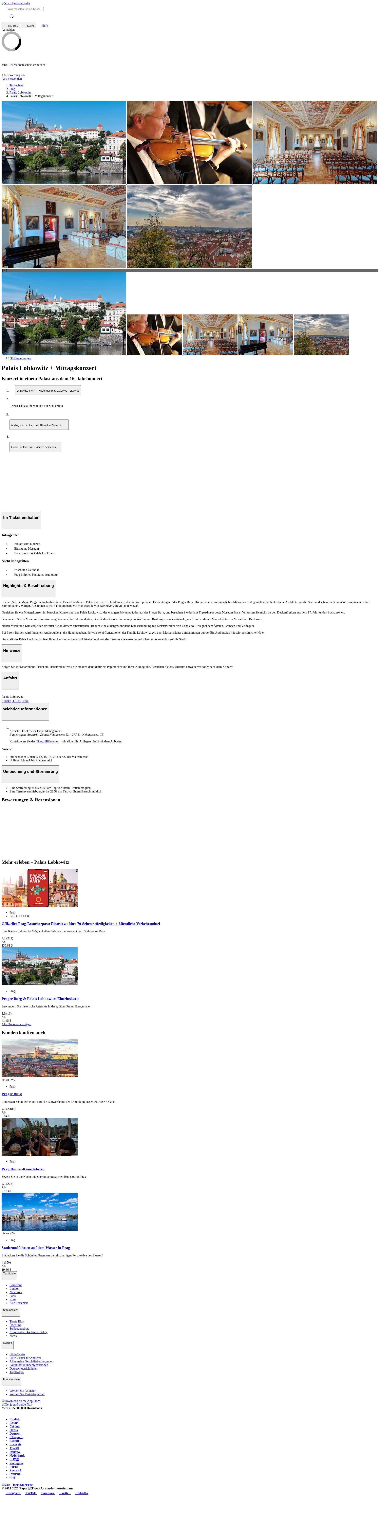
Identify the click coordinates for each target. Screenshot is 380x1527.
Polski (14, 1466)
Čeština (15, 1426)
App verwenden (12, 78)
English (15, 1419)
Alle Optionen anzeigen (16, 1024)
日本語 (14, 1459)
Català (14, 1423)
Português (16, 1463)
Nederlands (17, 1455)
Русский (15, 1470)
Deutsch (15, 1433)
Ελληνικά (16, 1437)
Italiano (15, 1452)
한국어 (14, 1448)
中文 (13, 1477)
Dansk (14, 1430)
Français (15, 1444)
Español (15, 1440)
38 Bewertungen (20, 358)
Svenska (15, 1474)
